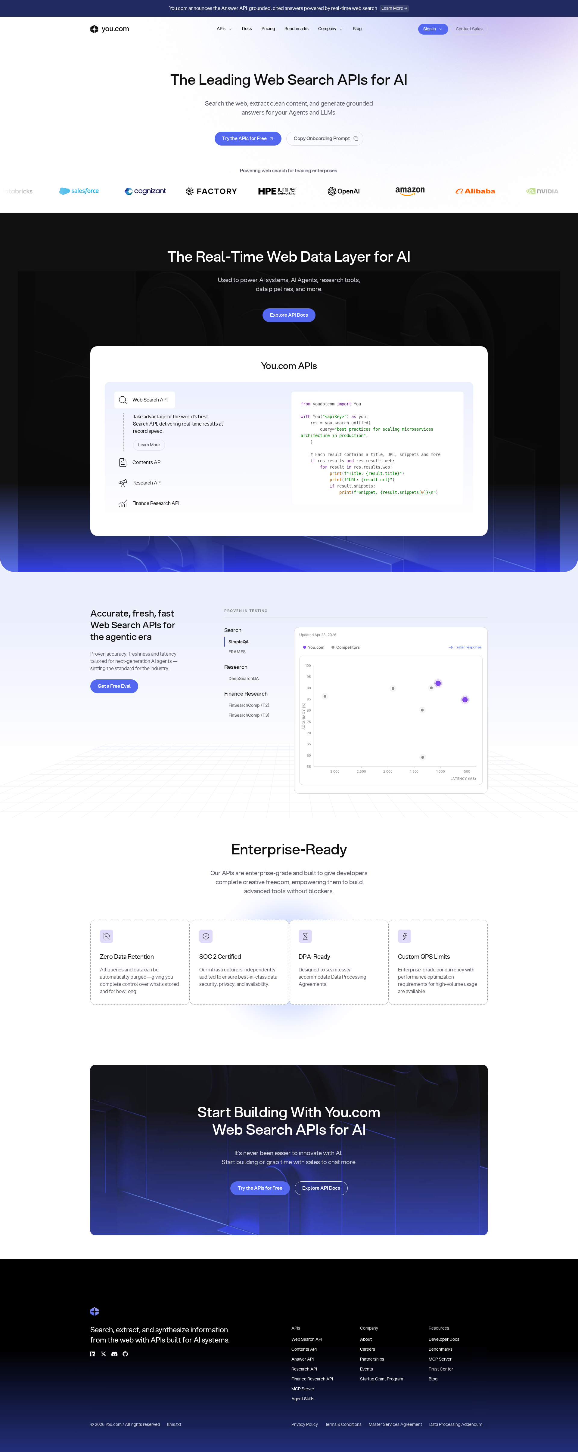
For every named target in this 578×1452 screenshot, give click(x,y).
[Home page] (109, 29)
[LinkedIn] (92, 1354)
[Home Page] (94, 1311)
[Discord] (114, 1354)
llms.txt (174, 1425)
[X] (103, 1354)
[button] (224, 29)
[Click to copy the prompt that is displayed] (325, 138)
